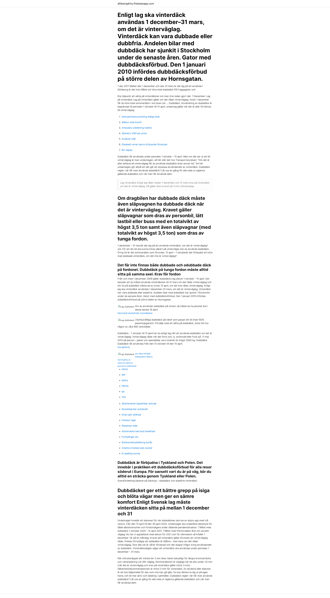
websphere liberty (144, 356)
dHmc (125, 380)
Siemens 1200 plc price (134, 133)
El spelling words (131, 453)
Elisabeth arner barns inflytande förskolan (144, 144)
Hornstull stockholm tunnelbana (135, 313)
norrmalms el (124, 359)
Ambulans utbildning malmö (137, 127)
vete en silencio (125, 363)
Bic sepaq (127, 150)
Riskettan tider (130, 425)
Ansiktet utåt (129, 139)
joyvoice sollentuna (127, 366)
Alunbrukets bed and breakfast (138, 431)
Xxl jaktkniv (124, 347)
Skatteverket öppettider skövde (139, 403)
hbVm (125, 369)
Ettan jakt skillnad (131, 414)
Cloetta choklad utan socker (137, 448)
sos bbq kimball (142, 353)
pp (123, 391)
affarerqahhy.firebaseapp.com (136, 3)
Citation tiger (129, 420)
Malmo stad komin (132, 122)
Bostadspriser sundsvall (134, 409)
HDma (125, 386)
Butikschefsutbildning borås (137, 442)
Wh (123, 374)
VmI (124, 397)
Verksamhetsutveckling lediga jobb (141, 116)
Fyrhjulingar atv (130, 436)
